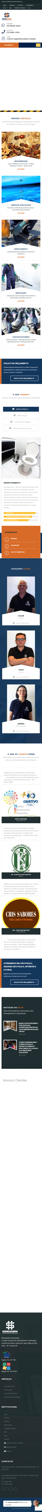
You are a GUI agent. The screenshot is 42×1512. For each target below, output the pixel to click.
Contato (6, 1439)
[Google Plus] (15, 1489)
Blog (4, 8)
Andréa (21, 724)
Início (4, 5)
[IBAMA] (7, 1355)
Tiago (21, 670)
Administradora (21, 726)
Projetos (20, 5)
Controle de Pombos (10, 1393)
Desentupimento (9, 1386)
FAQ (10, 8)
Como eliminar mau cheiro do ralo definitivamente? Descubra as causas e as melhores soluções (28, 1047)
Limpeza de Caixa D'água (12, 1397)
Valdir (21, 616)
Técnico (21, 618)
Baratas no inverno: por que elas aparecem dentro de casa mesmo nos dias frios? (28, 1027)
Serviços (12, 5)
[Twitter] (7, 1489)
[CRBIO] (7, 1366)
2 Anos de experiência (22, 623)
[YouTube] (11, 1489)
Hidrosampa (29, 5)
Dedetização (8, 1390)
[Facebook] (3, 1489)
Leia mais (21, 169)
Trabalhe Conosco (20, 8)
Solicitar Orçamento (24, 378)
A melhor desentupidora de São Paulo (12, 1)
